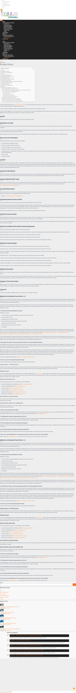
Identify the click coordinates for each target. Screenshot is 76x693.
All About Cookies (39, 373)
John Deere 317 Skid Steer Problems (23, 640)
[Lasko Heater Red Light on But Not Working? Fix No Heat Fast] (2, 611)
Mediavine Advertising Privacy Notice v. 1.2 (9, 87)
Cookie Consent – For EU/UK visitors (10, 92)
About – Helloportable (6, 1)
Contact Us (5, 38)
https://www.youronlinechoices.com (16, 388)
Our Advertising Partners (5, 77)
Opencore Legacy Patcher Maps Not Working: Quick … (10, 628)
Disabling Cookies (7, 93)
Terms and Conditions (6, 5)
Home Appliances (7, 25)
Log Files (3, 73)
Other (5, 31)
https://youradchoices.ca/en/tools (16, 389)
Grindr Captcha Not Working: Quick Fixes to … (8, 623)
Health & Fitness (7, 27)
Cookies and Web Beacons (6, 75)
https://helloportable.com (19, 104)
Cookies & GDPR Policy (6, 4)
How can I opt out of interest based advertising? (11, 91)
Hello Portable (2, 691)
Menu (1, 20)
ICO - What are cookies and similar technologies (64, 476)
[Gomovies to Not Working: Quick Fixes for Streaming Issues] (2, 616)
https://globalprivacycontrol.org (19, 393)
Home (3, 0)
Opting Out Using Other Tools (9, 94)
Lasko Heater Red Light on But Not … (7, 612)
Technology (7, 30)
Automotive (6, 24)
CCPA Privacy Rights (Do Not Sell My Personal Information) (12, 81)
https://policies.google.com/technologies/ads (9, 185)
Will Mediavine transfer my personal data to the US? (11, 98)
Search (1, 582)
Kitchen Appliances (8, 29)
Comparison (5, 32)
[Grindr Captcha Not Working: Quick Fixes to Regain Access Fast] (2, 622)
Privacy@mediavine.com (13, 436)
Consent (2, 70)
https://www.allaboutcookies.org (48, 332)
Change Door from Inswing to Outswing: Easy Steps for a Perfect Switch (30, 650)
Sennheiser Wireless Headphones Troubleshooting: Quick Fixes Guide (29, 655)
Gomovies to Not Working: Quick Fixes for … (8, 617)
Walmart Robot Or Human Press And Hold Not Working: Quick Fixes (29, 635)
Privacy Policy (4, 3)
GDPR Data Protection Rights (7, 82)
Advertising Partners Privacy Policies (7, 78)
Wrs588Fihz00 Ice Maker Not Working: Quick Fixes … (10, 606)
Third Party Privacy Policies (6, 80)
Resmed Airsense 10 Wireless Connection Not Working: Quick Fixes (29, 645)
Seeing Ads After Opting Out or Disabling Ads (11, 96)
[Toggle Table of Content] (32, 69)
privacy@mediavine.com (42, 413)
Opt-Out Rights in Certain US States (10, 95)
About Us (4, 53)
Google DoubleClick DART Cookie (7, 76)
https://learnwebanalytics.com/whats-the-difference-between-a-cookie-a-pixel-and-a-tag (24, 333)
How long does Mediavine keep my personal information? (12, 100)
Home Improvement (8, 26)
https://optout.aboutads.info (26, 384)
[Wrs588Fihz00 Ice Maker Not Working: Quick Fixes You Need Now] (2, 605)
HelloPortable (9, 692)
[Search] (74, 584)
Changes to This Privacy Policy (7, 85)
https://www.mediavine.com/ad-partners (26, 356)
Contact (3, 6)
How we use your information (6, 72)
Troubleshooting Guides (8, 22)
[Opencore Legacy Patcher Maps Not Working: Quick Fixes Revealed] (2, 627)
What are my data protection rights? (9, 97)
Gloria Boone (12, 635)
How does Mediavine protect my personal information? (12, 99)
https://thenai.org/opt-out (20, 386)
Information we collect (5, 71)
